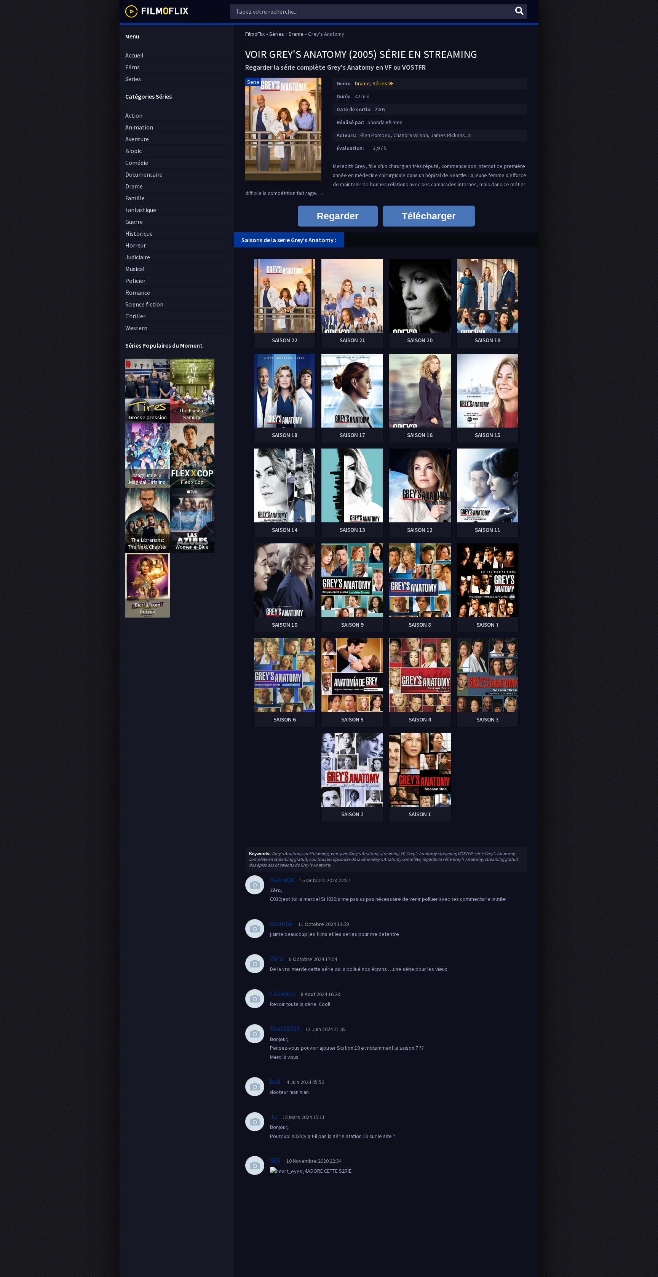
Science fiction (144, 304)
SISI (275, 1160)
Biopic (133, 151)
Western (136, 328)
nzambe (281, 923)
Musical (135, 269)
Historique (139, 233)
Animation (139, 127)
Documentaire (144, 174)
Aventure (137, 139)
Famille (135, 198)
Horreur (135, 245)
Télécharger (429, 216)
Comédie (136, 162)
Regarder (338, 216)
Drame (134, 186)
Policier (135, 280)
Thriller (135, 316)
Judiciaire (137, 257)
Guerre (134, 221)
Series (133, 79)
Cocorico (282, 993)
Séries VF (383, 83)
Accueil (134, 55)
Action (133, 115)
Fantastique (140, 210)
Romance (137, 292)
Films (132, 67)
